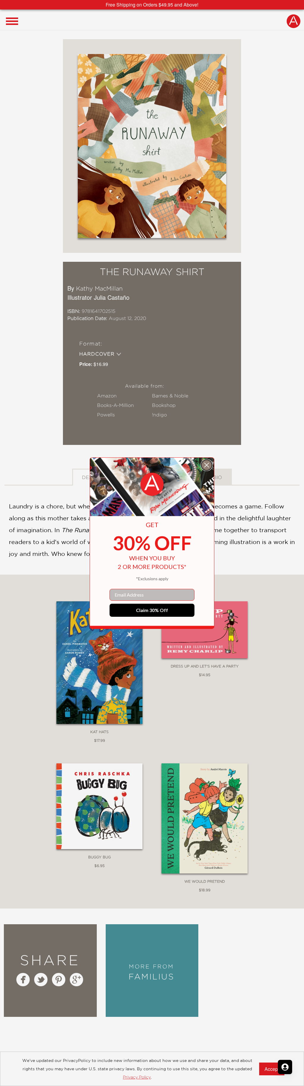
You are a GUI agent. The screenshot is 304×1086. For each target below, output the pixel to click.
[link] (152, 484)
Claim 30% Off (152, 610)
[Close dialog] (206, 465)
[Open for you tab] (285, 1067)
